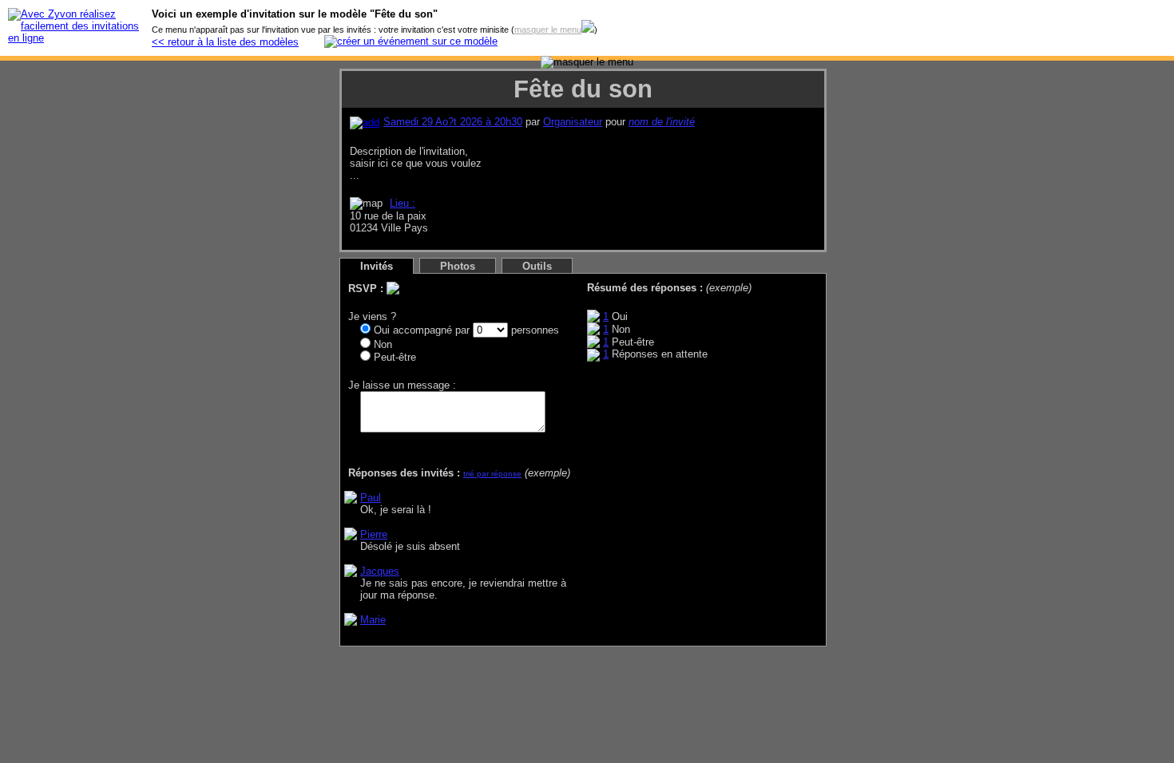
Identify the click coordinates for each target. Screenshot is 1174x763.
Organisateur (572, 122)
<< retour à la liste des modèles (225, 42)
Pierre (373, 534)
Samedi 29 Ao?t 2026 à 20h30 (452, 122)
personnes (533, 330)
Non (381, 344)
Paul (370, 498)
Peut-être (393, 357)
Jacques (379, 571)
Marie (373, 620)
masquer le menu (547, 29)
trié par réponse (492, 473)
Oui (380, 330)
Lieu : (402, 203)
